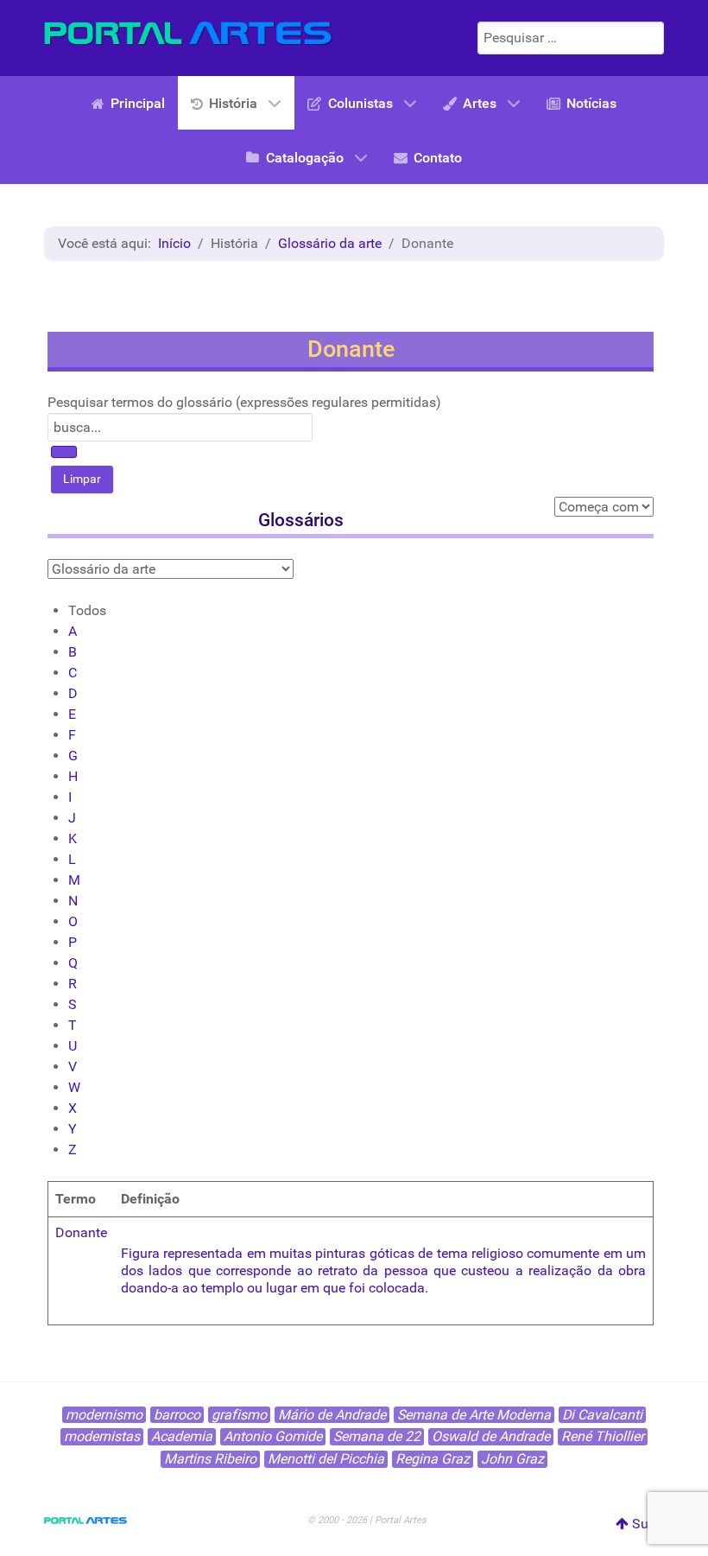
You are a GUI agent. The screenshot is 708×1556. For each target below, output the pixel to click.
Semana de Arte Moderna (474, 1415)
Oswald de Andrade (491, 1436)
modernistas (102, 1436)
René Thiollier (602, 1436)
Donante (81, 1232)
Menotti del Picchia (326, 1459)
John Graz (512, 1459)
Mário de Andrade (332, 1415)
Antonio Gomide (273, 1436)
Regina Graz (432, 1459)
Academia (181, 1436)
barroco (177, 1415)
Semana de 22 (376, 1436)
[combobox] (570, 38)
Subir (646, 1523)
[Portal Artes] (188, 34)
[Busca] (64, 452)
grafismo (239, 1415)
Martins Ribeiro (210, 1459)
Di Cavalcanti (602, 1415)
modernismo (104, 1415)
